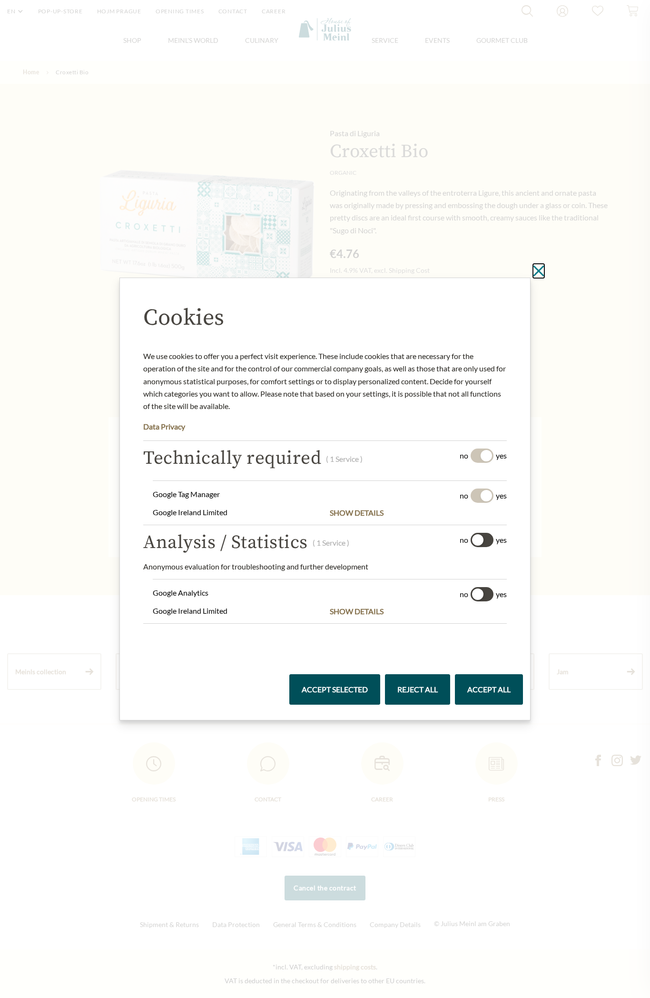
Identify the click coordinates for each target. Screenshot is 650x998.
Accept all (489, 689)
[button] (418, 513)
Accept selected (335, 689)
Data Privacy (164, 426)
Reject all (417, 689)
